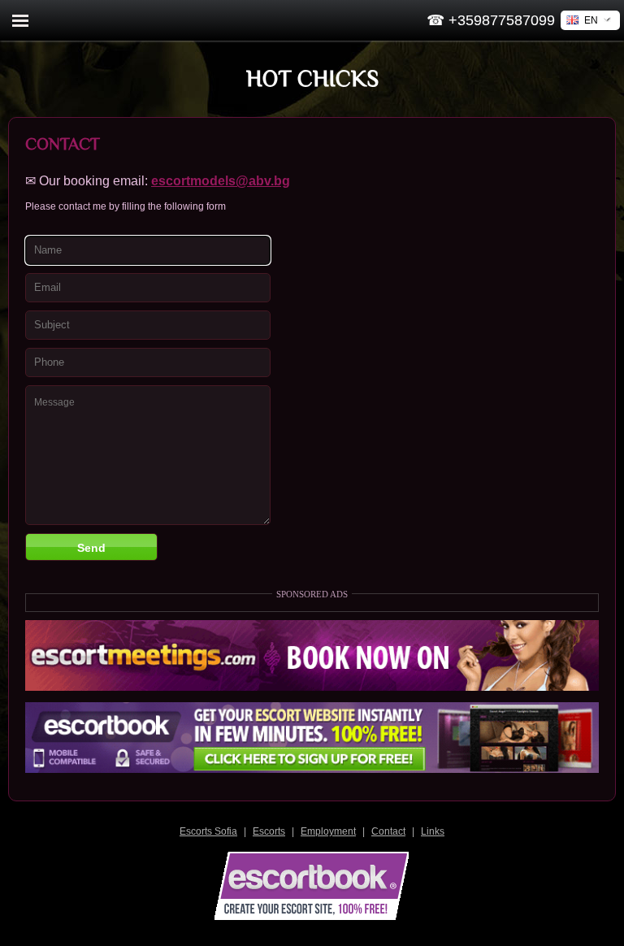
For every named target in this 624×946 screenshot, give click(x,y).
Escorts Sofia (208, 831)
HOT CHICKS (312, 78)
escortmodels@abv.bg (220, 181)
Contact (388, 831)
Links (432, 831)
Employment (328, 831)
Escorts (269, 831)
